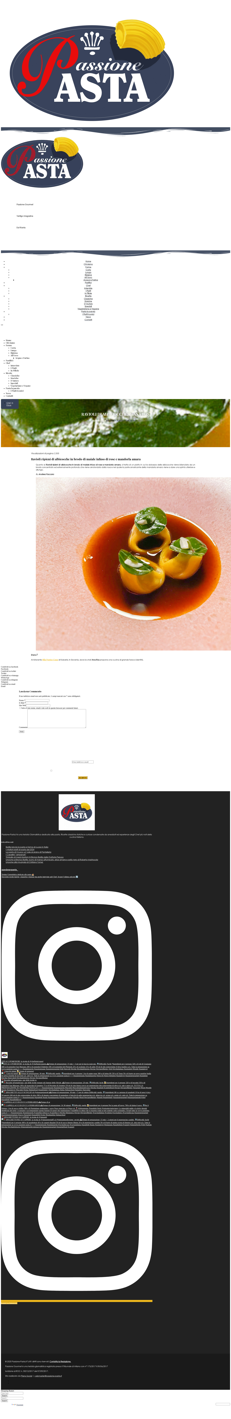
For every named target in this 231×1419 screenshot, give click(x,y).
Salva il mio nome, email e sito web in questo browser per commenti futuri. (49, 708)
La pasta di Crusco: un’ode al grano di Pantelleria (28, 852)
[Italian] (2, 326)
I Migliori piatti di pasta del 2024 (20, 849)
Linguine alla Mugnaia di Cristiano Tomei (24, 862)
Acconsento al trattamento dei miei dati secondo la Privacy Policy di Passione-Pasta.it (84, 771)
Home (95, 420)
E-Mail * (22, 703)
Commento (23, 727)
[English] (4, 326)
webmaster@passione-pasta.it (48, 1376)
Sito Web (22, 705)
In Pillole (9, 404)
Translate (19, 1405)
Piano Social (26, 1376)
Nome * (22, 700)
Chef (8, 403)
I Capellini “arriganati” (16, 854)
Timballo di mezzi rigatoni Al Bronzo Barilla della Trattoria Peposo (35, 857)
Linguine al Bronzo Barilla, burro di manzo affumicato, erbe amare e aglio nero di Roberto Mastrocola (52, 859)
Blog (100, 420)
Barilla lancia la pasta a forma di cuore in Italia (27, 847)
